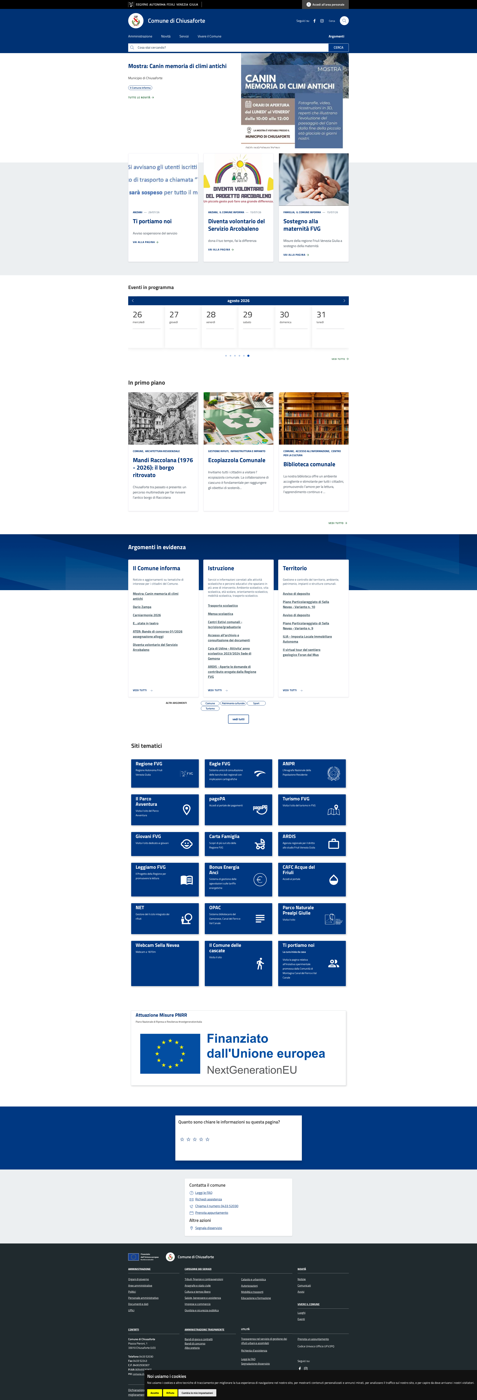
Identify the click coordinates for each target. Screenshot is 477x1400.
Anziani (137, 212)
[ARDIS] (334, 843)
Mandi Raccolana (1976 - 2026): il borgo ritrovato (163, 467)
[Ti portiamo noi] (334, 963)
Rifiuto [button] (170, 1393)
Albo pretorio (192, 1348)
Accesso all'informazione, (313, 451)
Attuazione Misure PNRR (161, 1015)
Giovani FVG (148, 836)
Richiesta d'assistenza (254, 1350)
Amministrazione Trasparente (204, 1329)
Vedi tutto (339, 359)
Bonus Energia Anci (224, 869)
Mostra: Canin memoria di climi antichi (177, 65)
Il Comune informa (231, 212)
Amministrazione (139, 1269)
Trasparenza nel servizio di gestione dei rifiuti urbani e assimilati (264, 1341)
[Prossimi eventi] (344, 300)
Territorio (295, 568)
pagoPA (217, 798)
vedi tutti (238, 719)
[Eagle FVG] (260, 773)
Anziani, (213, 212)
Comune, (139, 451)
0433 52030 (216, 1205)
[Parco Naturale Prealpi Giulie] (334, 919)
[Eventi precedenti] (132, 300)
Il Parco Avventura (146, 801)
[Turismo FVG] (334, 809)
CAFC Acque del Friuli (299, 869)
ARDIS (289, 836)
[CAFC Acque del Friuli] (334, 879)
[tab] (226, 355)
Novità (302, 1269)
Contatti (133, 1329)
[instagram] (320, 20)
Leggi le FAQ (203, 1192)
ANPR (289, 763)
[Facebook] (313, 20)
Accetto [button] (155, 1393)
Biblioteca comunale (309, 464)
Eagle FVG (219, 763)
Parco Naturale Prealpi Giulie (298, 910)
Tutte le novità (139, 97)
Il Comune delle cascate (225, 947)
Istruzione (221, 568)
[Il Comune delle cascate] (260, 963)
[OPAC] (260, 918)
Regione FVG (149, 763)
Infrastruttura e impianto (247, 451)
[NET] (187, 918)
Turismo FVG (296, 798)
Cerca (338, 47)
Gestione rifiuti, (219, 451)
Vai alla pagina (144, 242)
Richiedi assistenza (208, 1199)
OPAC (215, 907)
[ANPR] (334, 773)
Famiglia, (289, 212)
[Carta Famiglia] (260, 843)
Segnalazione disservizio (255, 1363)
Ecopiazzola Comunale (236, 459)
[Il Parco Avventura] (187, 809)
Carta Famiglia (224, 836)
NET (140, 907)
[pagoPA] (260, 810)
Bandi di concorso (195, 1343)
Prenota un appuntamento (313, 1339)
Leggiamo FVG (151, 867)
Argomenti (336, 36)
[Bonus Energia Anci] (260, 879)
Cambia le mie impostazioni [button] (197, 1393)
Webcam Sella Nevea (157, 945)
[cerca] (344, 20)
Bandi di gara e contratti (199, 1339)
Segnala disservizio (208, 1227)
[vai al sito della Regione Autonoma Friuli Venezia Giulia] (165, 4)
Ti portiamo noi (299, 945)
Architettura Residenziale (162, 451)
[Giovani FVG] (187, 843)
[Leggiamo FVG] (187, 879)
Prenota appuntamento (211, 1212)
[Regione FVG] (187, 773)
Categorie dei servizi (198, 1269)
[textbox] (237, 1139)
